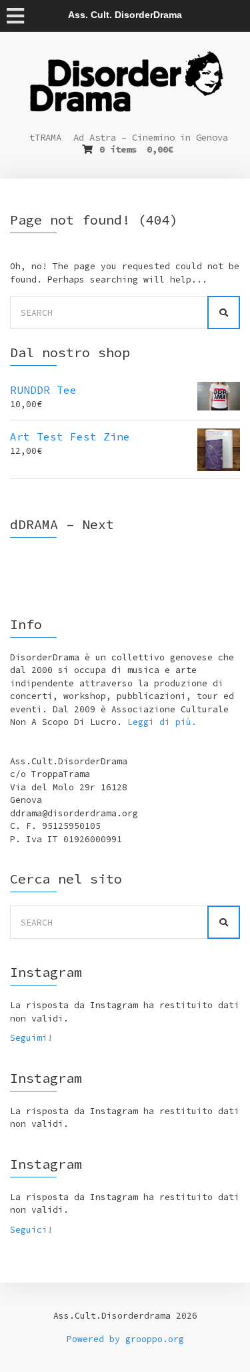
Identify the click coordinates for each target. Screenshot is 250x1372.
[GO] (223, 312)
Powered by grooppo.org (125, 1339)
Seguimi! (31, 1037)
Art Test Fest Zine (70, 436)
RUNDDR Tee (43, 389)
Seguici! (31, 1229)
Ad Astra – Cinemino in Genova (150, 137)
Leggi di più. (162, 722)
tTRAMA (45, 137)
